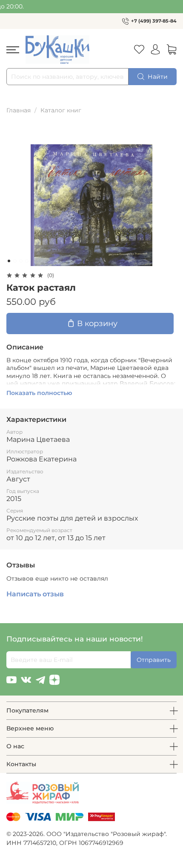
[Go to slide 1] (9, 261)
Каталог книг (60, 110)
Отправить (154, 660)
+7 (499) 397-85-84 (154, 21)
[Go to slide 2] (15, 261)
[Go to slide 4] (27, 261)
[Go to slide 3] (21, 261)
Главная (18, 110)
